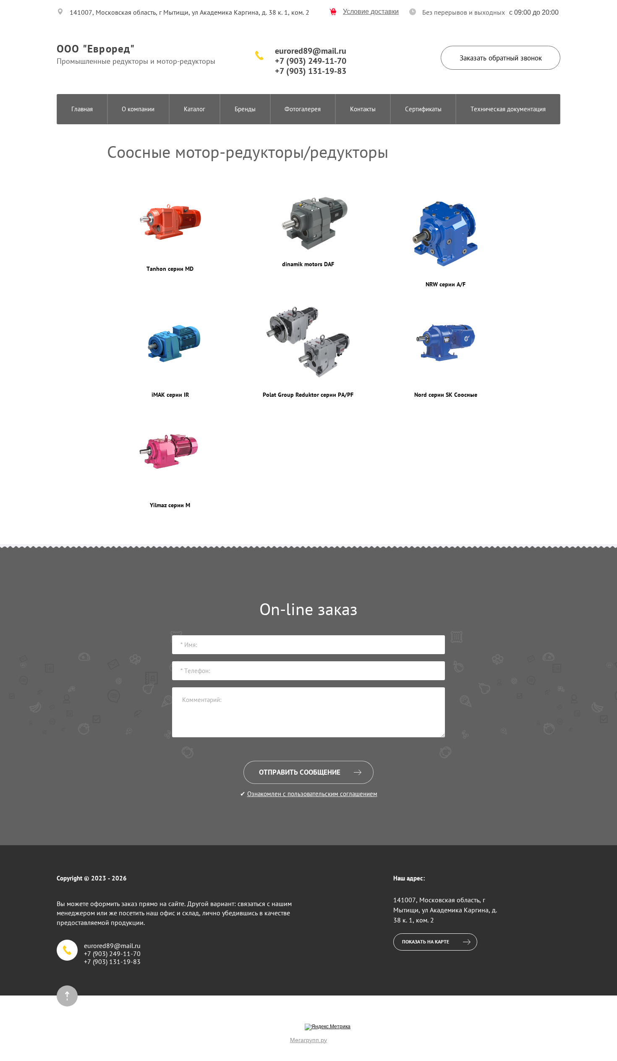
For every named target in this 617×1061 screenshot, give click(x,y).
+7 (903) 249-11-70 (310, 60)
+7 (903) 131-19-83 (310, 70)
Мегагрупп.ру (308, 1040)
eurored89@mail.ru (310, 50)
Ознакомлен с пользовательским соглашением (312, 794)
